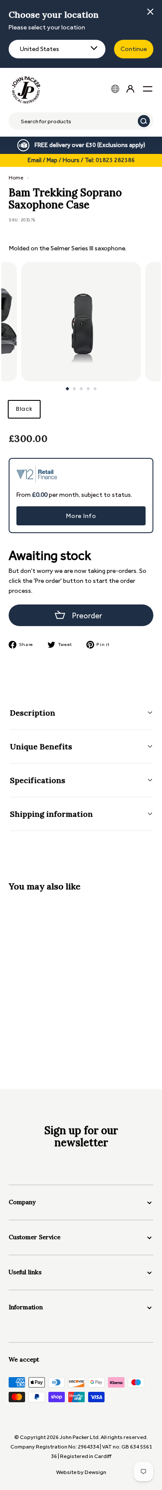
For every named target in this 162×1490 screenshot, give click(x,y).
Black (24, 409)
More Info (81, 516)
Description (32, 713)
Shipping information (51, 814)
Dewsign (95, 1472)
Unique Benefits (41, 746)
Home (16, 178)
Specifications (37, 780)
